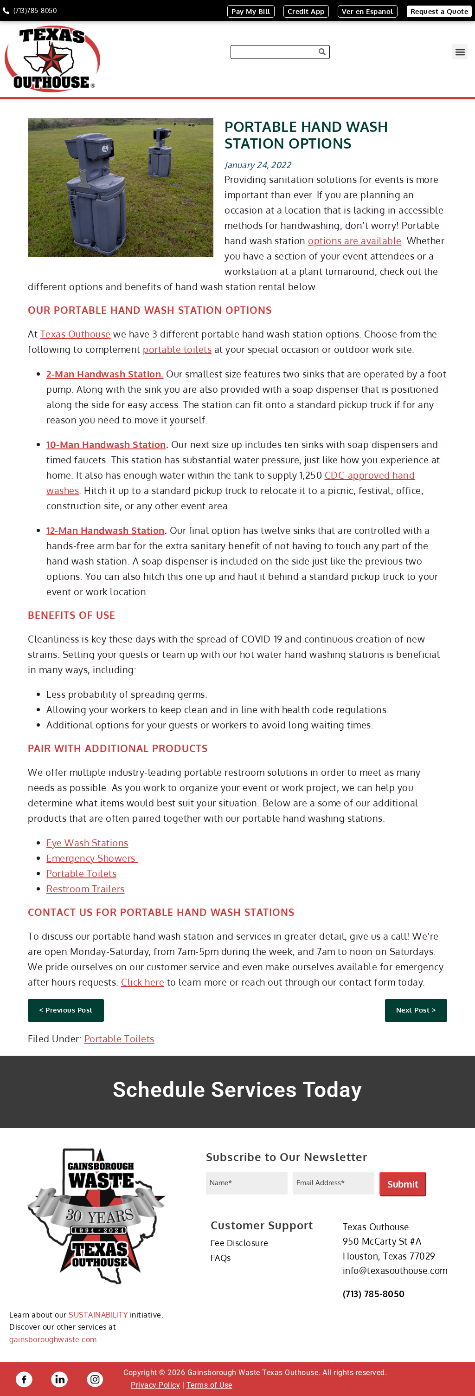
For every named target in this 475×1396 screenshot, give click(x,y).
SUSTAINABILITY (98, 1314)
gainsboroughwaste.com (53, 1339)
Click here (142, 982)
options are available (355, 240)
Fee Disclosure (240, 1243)
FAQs (221, 1258)
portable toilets (177, 349)
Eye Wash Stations (87, 843)
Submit (402, 1184)
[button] (460, 51)
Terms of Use (209, 1385)
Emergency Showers (92, 858)
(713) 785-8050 (374, 1293)
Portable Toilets (81, 873)
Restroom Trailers (85, 889)
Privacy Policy (155, 1385)
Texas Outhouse (75, 334)
